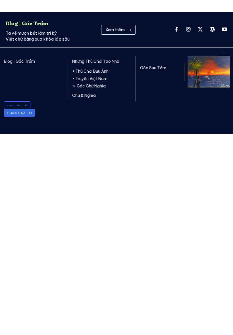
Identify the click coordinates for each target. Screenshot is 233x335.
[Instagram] (188, 29)
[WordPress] (212, 29)
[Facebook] (176, 29)
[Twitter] (200, 29)
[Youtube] (224, 29)
